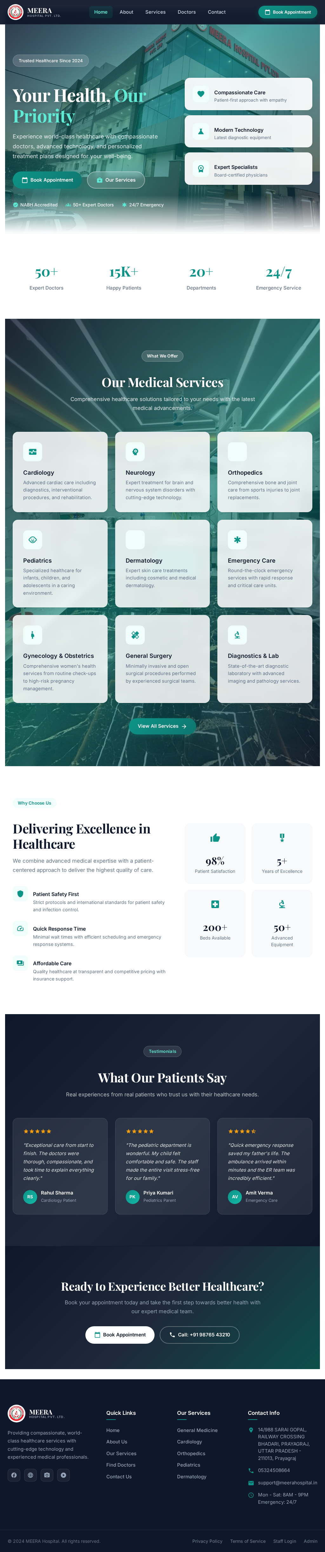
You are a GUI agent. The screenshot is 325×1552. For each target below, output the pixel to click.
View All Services (162, 726)
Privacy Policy (207, 1541)
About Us (116, 1442)
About (126, 12)
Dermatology (192, 1477)
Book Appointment (288, 12)
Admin (310, 1541)
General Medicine (197, 1430)
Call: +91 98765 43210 (199, 1335)
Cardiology (189, 1442)
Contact (217, 12)
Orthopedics (191, 1453)
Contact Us (119, 1477)
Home (101, 12)
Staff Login (284, 1541)
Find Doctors (121, 1465)
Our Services (116, 180)
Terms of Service (248, 1541)
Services (155, 12)
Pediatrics (188, 1465)
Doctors (187, 12)
